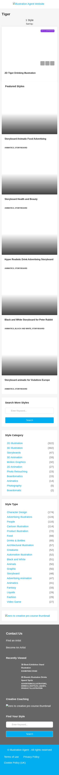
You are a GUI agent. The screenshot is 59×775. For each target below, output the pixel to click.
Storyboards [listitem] (14, 452)
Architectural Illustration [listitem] (20, 545)
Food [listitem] (10, 535)
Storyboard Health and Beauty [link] (21, 199)
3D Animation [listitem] (14, 457)
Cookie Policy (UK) (15, 762)
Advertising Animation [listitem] (19, 578)
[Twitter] (24, 769)
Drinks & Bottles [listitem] (16, 540)
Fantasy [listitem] (11, 587)
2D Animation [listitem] (14, 466)
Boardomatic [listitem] (14, 490)
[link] (29, 113)
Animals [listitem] (11, 564)
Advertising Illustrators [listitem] (19, 517)
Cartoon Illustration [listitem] (17, 526)
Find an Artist (13, 640)
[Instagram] (29, 769)
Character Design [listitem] (17, 512)
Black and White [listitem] (16, 559)
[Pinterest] (40, 769)
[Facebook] (18, 769)
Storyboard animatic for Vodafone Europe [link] (27, 380)
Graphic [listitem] (11, 568)
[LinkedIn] (35, 769)
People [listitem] (11, 521)
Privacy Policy (31, 756)
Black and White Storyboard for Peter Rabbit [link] (29, 319)
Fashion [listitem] (11, 597)
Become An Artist (16, 647)
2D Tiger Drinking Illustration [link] (20, 73)
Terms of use (11, 756)
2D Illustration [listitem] (15, 443)
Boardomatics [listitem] (15, 476)
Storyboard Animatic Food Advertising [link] (25, 139)
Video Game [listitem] (14, 601)
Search (29, 420)
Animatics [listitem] (12, 481)
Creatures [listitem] (12, 550)
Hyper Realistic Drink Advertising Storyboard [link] (29, 259)
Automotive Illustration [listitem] (19, 554)
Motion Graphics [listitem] (16, 462)
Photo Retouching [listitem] (17, 471)
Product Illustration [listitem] (17, 531)
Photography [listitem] (14, 485)
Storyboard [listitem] (13, 573)
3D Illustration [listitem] (15, 448)
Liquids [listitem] (11, 592)
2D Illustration (47, 31)
